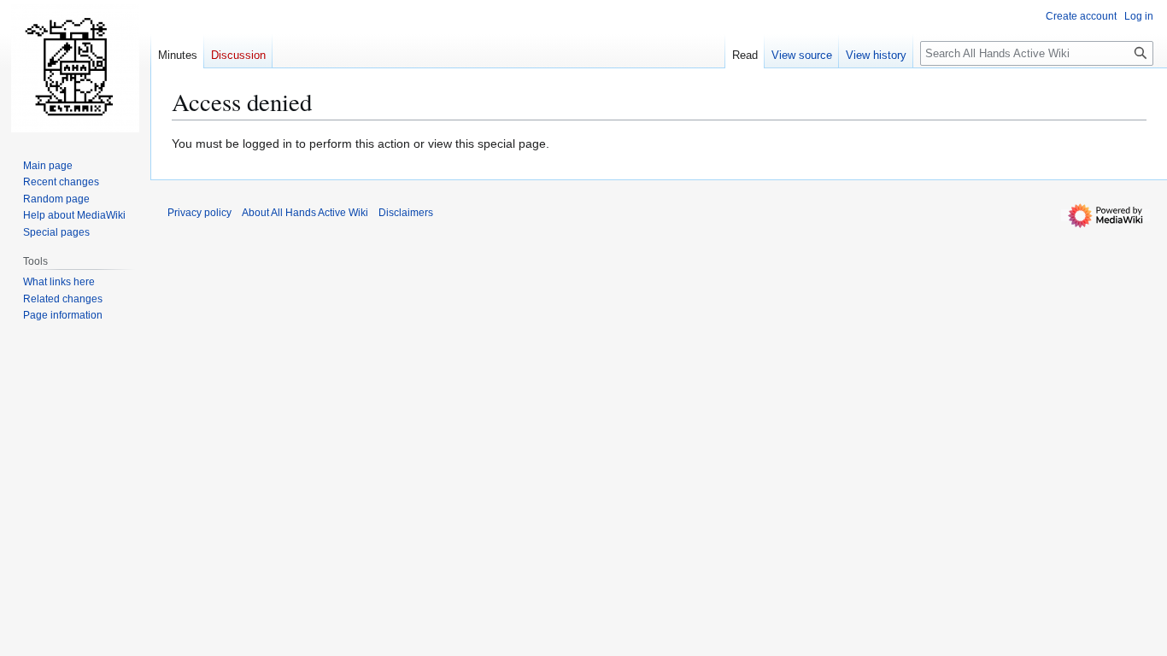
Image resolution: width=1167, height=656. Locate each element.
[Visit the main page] (75, 68)
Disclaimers (405, 213)
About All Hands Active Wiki (305, 213)
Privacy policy (199, 213)
